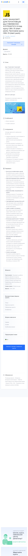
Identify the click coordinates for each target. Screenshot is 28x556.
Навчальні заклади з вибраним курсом (14, 347)
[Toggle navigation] (23, 2)
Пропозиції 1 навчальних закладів (13, 43)
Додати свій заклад (19, 542)
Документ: (5, 49)
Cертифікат (7, 51)
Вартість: (5, 54)
